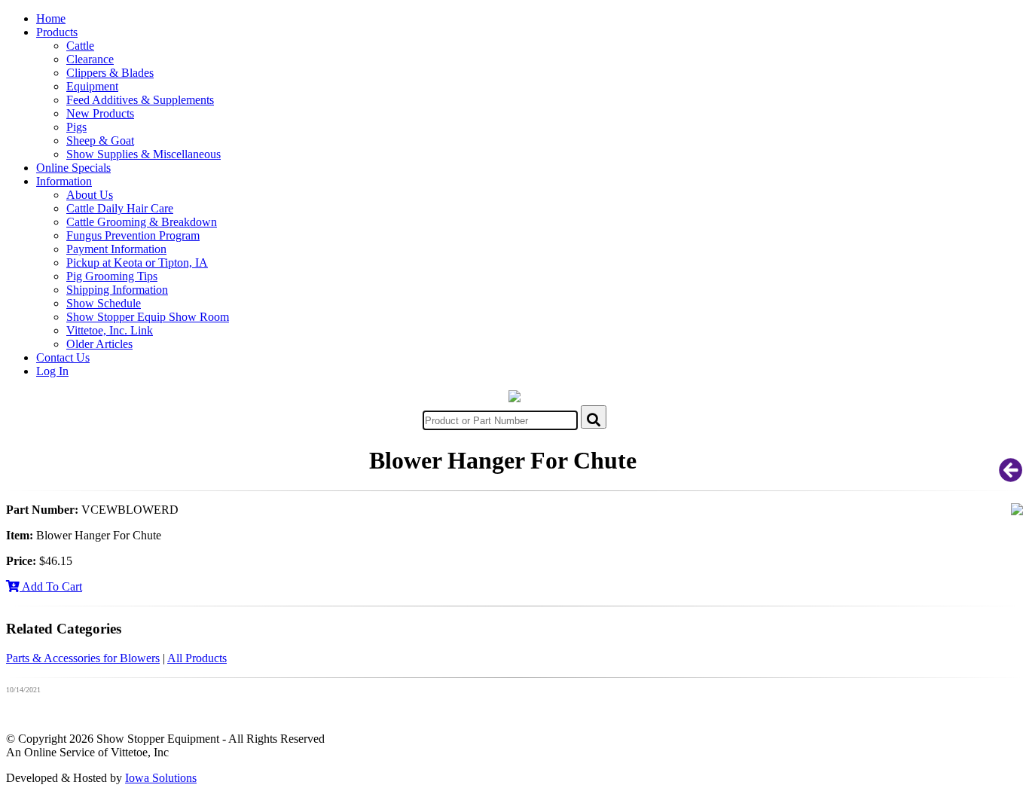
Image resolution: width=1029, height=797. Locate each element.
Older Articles (99, 343)
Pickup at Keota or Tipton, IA (137, 262)
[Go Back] (1011, 475)
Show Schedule (103, 303)
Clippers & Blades (110, 72)
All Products (197, 658)
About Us (89, 194)
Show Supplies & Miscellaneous (143, 154)
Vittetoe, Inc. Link (109, 330)
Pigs (76, 127)
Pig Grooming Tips (111, 276)
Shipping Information (117, 289)
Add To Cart (51, 586)
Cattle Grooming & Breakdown (141, 221)
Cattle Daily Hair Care (119, 208)
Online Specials (73, 167)
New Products (100, 113)
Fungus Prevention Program (133, 235)
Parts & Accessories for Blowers (83, 658)
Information (64, 181)
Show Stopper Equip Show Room (147, 316)
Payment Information (116, 249)
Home (51, 18)
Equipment (92, 86)
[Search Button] (593, 417)
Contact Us (63, 357)
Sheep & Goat (100, 140)
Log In (52, 371)
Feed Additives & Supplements (140, 99)
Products (57, 32)
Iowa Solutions (161, 777)
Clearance (90, 59)
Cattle (80, 45)
